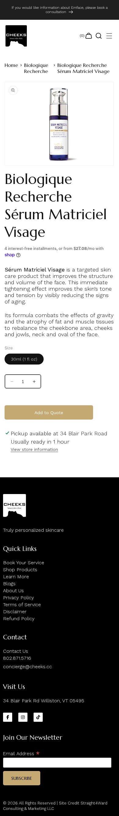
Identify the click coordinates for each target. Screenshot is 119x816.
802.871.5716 (17, 658)
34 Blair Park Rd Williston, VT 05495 (43, 701)
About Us (13, 590)
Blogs (9, 583)
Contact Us (15, 651)
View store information (34, 449)
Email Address (21, 753)
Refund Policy (18, 618)
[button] (109, 36)
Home (11, 65)
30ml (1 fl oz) (24, 359)
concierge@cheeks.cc (27, 666)
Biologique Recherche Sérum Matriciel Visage (83, 68)
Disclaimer (15, 611)
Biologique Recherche (36, 68)
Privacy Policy (18, 597)
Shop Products (20, 569)
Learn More (16, 576)
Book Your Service (23, 562)
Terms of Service (22, 604)
